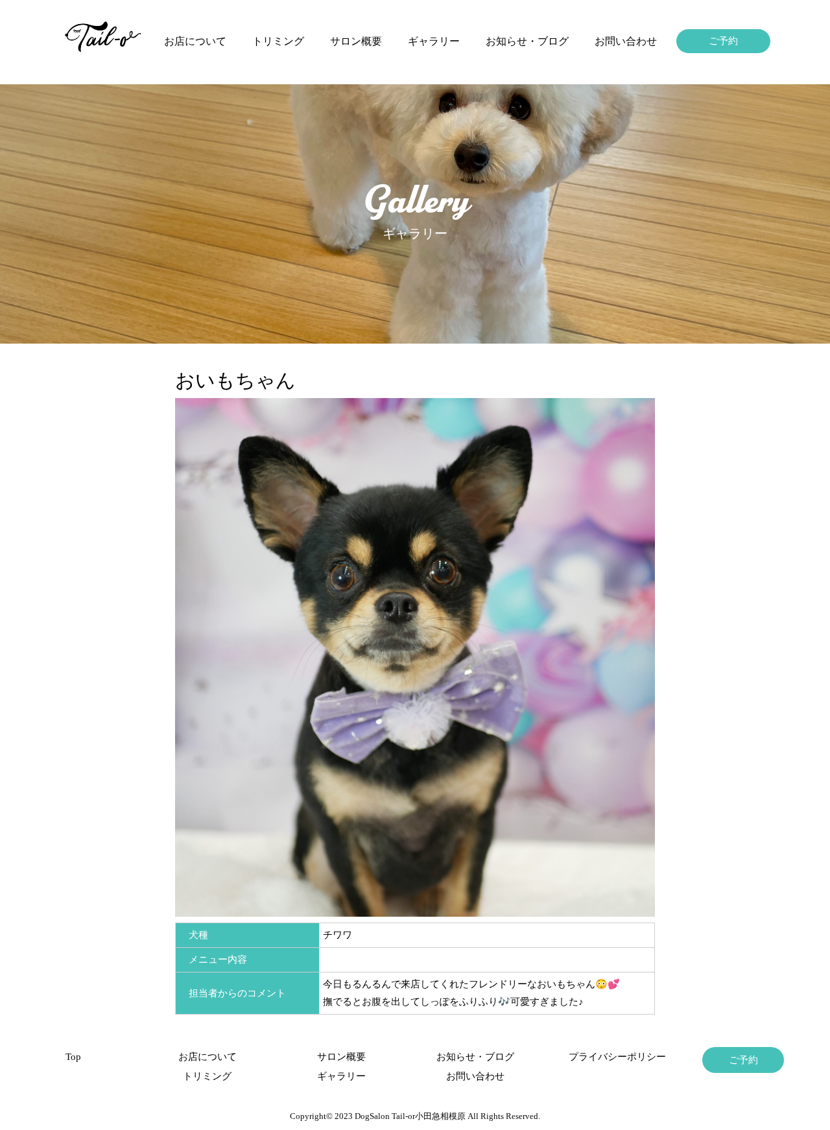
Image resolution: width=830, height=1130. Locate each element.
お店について (195, 41)
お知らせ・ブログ (527, 41)
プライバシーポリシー (609, 1057)
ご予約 (723, 41)
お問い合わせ (626, 41)
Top (73, 1057)
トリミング (278, 41)
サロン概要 (356, 41)
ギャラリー (434, 41)
